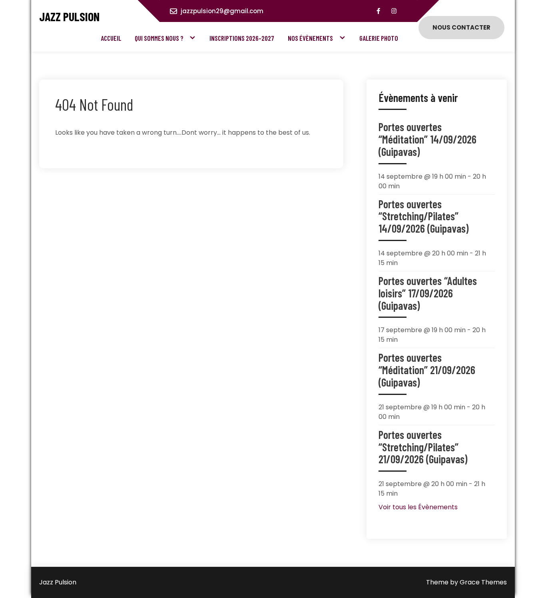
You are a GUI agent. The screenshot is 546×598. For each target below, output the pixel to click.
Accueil (111, 38)
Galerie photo (378, 38)
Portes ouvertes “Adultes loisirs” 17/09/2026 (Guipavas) (428, 293)
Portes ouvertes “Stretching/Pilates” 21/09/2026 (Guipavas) (423, 447)
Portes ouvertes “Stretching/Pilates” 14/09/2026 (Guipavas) (423, 216)
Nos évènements (310, 38)
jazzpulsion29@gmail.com (222, 11)
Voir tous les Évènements (418, 507)
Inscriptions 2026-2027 (241, 38)
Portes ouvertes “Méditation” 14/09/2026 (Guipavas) (427, 139)
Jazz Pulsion (69, 16)
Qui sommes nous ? (159, 38)
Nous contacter (461, 27)
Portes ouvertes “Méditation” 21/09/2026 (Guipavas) (427, 370)
